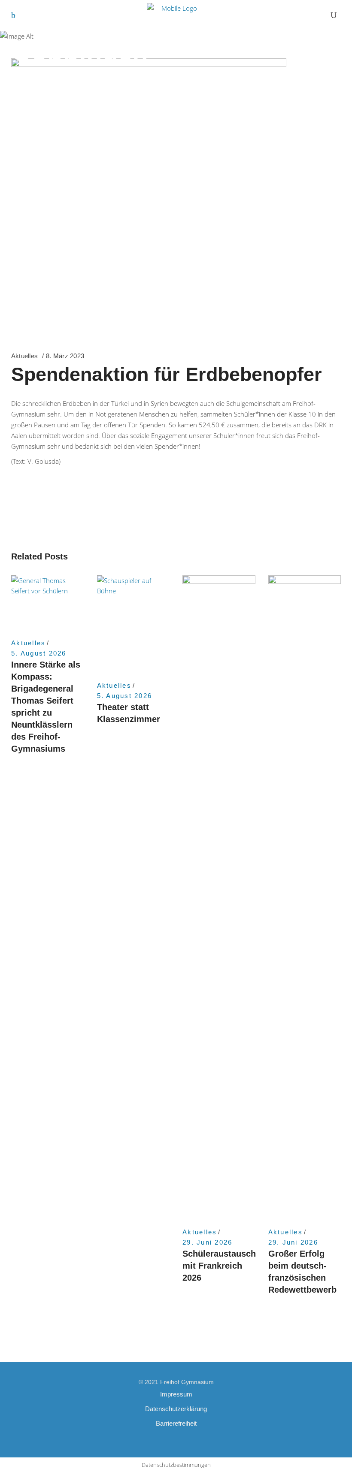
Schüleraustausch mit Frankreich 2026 (219, 1265)
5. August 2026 (39, 653)
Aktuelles (24, 356)
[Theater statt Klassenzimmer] (133, 623)
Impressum (176, 1394)
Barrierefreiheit (176, 1423)
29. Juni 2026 (207, 1242)
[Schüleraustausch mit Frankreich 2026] (218, 897)
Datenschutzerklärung (176, 1408)
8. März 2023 (65, 356)
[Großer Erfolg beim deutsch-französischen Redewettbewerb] (304, 897)
